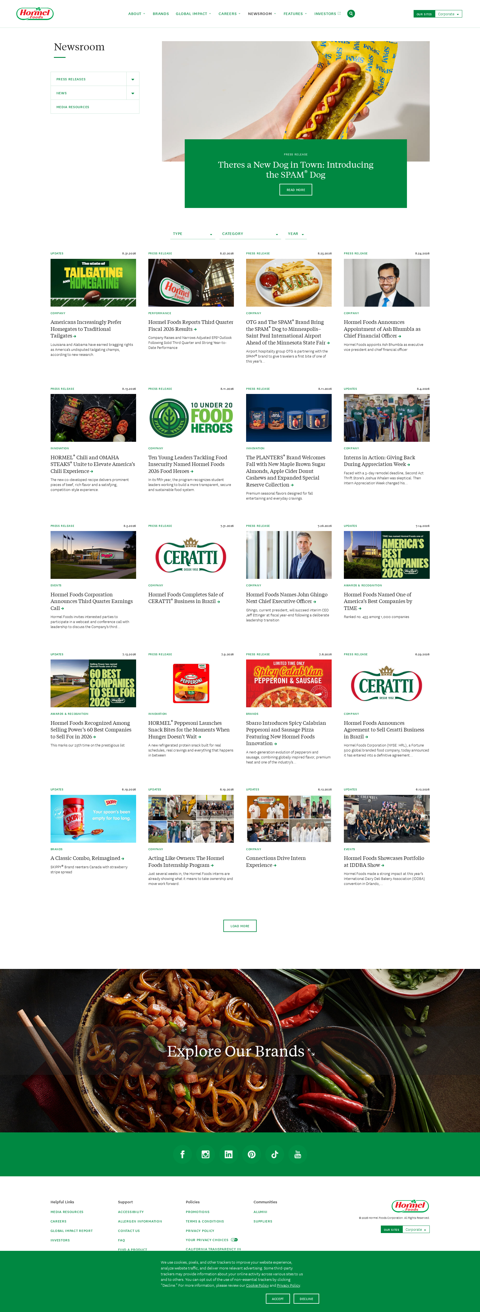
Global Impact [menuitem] (192, 13)
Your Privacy (207, 1239)
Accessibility (131, 1211)
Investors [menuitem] (326, 13)
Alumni (260, 1211)
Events (56, 585)
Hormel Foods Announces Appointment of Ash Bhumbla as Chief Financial (382, 328)
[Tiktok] (274, 1154)
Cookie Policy (257, 1285)
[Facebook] (182, 1154)
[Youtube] (297, 1154)
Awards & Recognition (363, 585)
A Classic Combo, (86, 857)
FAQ (121, 1239)
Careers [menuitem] (228, 13)
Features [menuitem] (294, 13)
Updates (57, 253)
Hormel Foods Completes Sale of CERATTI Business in (186, 598)
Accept (278, 1298)
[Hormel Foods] (35, 13)
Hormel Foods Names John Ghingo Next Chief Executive (287, 598)
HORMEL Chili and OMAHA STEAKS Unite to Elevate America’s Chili (93, 464)
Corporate (446, 13)
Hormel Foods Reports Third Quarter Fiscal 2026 (190, 325)
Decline (306, 1298)
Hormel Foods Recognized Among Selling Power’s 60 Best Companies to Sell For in (91, 729)
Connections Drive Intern (276, 861)
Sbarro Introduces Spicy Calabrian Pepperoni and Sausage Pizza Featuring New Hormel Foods (286, 733)
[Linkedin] (228, 1154)
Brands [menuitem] (161, 13)
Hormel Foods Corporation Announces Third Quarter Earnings (92, 601)
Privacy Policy (200, 1230)
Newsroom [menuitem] (260, 13)
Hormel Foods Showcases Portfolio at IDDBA (384, 861)
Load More (240, 925)
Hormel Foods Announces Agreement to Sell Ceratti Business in (384, 729)
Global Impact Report (72, 1230)
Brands (252, 713)
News (61, 92)
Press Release (160, 253)
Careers (59, 1221)
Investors (60, 1239)
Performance (159, 313)
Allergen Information (140, 1221)
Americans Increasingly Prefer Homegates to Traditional (86, 328)
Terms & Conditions (205, 1221)
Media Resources (73, 106)
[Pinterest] (251, 1154)
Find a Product (132, 1249)
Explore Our (237, 1050)
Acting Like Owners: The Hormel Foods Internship (186, 861)
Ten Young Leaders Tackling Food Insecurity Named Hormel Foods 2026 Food (187, 464)
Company (58, 313)
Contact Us (129, 1230)
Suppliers (263, 1221)
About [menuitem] (135, 13)
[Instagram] (205, 1154)
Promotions (197, 1211)
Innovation (60, 448)
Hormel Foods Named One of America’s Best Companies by (378, 601)
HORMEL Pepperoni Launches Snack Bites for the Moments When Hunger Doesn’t (189, 729)
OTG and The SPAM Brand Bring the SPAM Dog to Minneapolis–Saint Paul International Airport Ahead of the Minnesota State (286, 332)
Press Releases (71, 78)
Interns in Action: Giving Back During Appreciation (379, 461)
